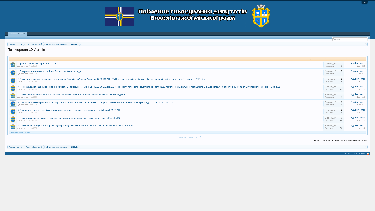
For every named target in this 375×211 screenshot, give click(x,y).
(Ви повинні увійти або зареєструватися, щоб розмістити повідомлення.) (341, 140)
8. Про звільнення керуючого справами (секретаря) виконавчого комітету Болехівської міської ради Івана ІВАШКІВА (75, 126)
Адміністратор (22, 66)
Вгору (363, 153)
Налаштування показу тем (187, 137)
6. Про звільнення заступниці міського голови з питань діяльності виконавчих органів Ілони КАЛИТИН (68, 110)
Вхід (364, 2)
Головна (357, 153)
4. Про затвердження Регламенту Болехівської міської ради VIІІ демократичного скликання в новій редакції (71, 94)
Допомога (348, 153)
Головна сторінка (18, 34)
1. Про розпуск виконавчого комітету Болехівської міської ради (49, 71)
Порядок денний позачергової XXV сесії (37, 63)
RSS (368, 154)
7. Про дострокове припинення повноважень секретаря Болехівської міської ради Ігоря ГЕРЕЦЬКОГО (68, 118)
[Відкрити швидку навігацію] (366, 44)
